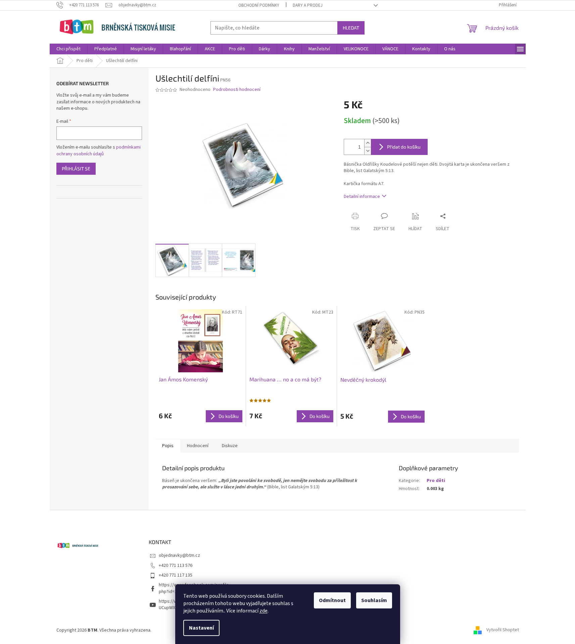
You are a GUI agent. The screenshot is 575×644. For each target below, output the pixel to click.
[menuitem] (68, 49)
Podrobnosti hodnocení (236, 90)
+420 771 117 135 (175, 575)
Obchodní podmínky (258, 5)
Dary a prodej (308, 5)
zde (263, 610)
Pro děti (436, 480)
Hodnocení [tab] (197, 445)
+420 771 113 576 (175, 565)
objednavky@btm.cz (179, 555)
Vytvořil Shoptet (502, 630)
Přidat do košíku (404, 147)
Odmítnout (332, 600)
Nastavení (201, 628)
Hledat (351, 28)
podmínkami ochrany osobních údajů (98, 150)
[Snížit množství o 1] (367, 151)
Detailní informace (362, 196)
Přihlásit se (76, 168)
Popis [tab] (168, 445)
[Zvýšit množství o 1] (367, 143)
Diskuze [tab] (230, 445)
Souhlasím (374, 600)
